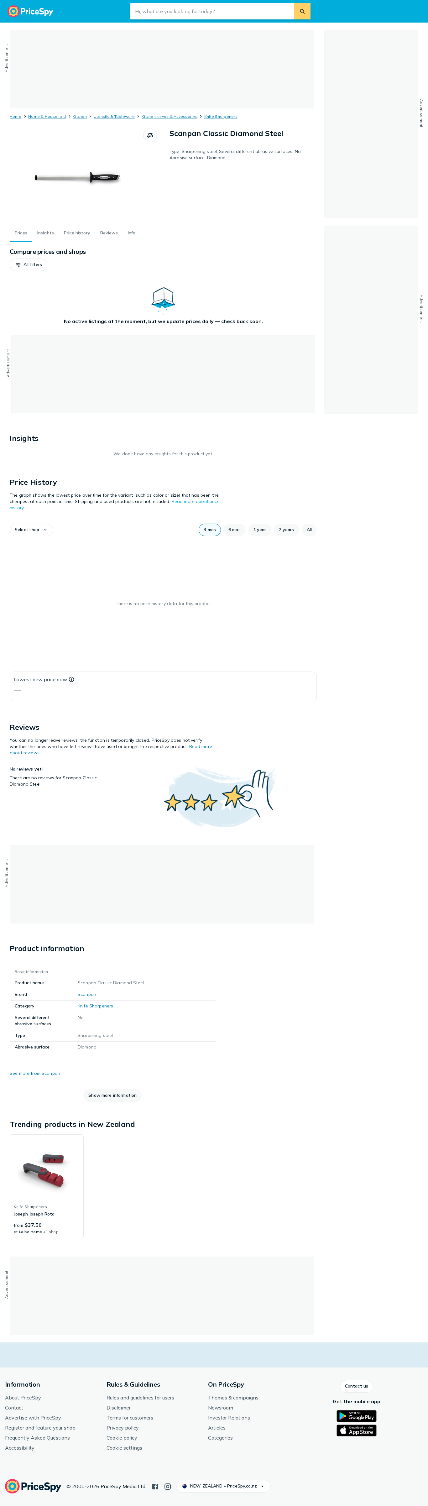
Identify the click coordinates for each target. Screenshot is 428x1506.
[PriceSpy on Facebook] (155, 1486)
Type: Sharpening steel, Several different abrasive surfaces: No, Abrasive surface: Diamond (236, 154)
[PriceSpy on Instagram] (167, 1486)
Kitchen (80, 116)
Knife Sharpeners (220, 116)
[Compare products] (150, 135)
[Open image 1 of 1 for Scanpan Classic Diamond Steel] (76, 175)
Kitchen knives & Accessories (169, 116)
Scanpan (87, 994)
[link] (47, 1186)
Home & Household (47, 116)
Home (15, 116)
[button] (28, 265)
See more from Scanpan (35, 1073)
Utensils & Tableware (114, 116)
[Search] (302, 11)
